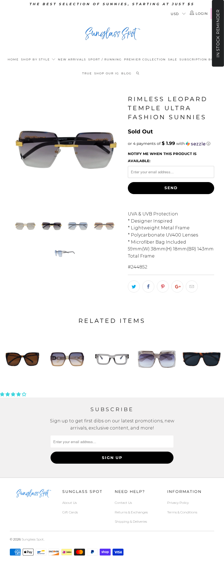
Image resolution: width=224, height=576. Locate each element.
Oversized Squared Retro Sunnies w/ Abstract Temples (157, 359)
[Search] (138, 74)
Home (13, 59)
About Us (69, 503)
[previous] (16, 149)
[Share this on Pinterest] (163, 286)
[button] (171, 143)
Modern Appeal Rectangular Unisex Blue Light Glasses (112, 359)
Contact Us (123, 503)
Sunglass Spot (33, 539)
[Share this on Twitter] (134, 286)
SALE (172, 59)
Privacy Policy (178, 503)
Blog (126, 73)
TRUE (87, 73)
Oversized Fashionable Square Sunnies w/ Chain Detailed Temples (67, 359)
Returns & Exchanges (131, 512)
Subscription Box (197, 59)
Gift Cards (70, 512)
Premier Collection (145, 59)
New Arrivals (72, 59)
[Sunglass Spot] (112, 33)
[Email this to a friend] (192, 286)
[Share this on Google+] (177, 286)
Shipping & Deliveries (131, 521)
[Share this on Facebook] (148, 286)
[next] (116, 149)
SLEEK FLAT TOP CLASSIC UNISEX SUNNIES (202, 359)
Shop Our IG (106, 73)
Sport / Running (105, 59)
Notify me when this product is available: (162, 157)
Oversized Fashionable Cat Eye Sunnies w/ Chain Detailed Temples (22, 359)
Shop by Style (36, 59)
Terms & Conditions (182, 512)
